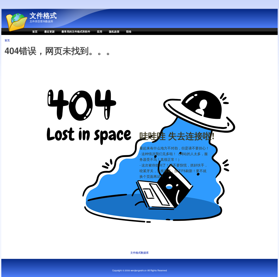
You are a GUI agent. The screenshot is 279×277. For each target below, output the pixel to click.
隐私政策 (114, 31)
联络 (128, 31)
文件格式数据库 (139, 252)
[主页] (14, 34)
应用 (99, 31)
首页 (34, 31)
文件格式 (43, 15)
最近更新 (49, 31)
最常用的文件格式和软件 (75, 31)
